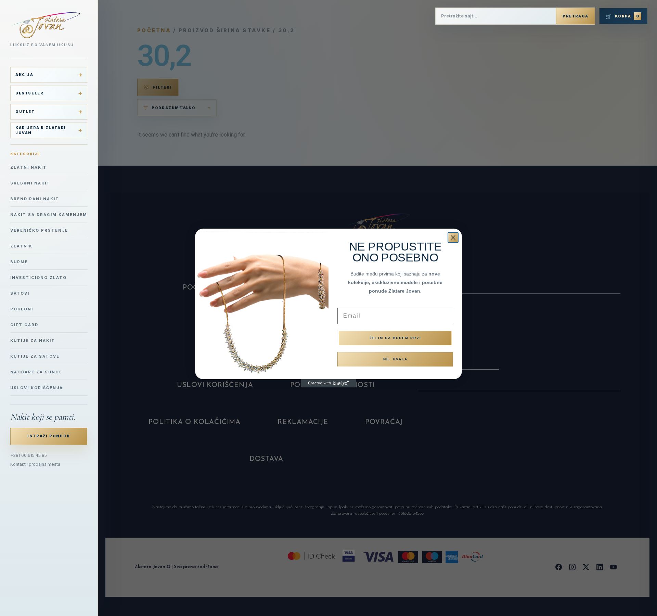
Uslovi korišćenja (36, 387)
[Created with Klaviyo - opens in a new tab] (328, 383)
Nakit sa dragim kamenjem (48, 214)
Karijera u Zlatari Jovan (40, 130)
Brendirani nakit (34, 198)
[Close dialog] (453, 237)
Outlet (25, 112)
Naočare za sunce (36, 372)
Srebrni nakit (30, 183)
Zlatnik (21, 246)
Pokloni (21, 309)
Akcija (24, 75)
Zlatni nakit (28, 167)
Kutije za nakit (32, 340)
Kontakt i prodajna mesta (35, 464)
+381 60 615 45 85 (28, 455)
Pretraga (575, 16)
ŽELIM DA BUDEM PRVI (395, 338)
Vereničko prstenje (39, 230)
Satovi (19, 293)
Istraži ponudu (48, 436)
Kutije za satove (35, 356)
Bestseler (29, 93)
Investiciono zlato (38, 277)
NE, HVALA (395, 359)
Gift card (24, 324)
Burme (19, 261)
